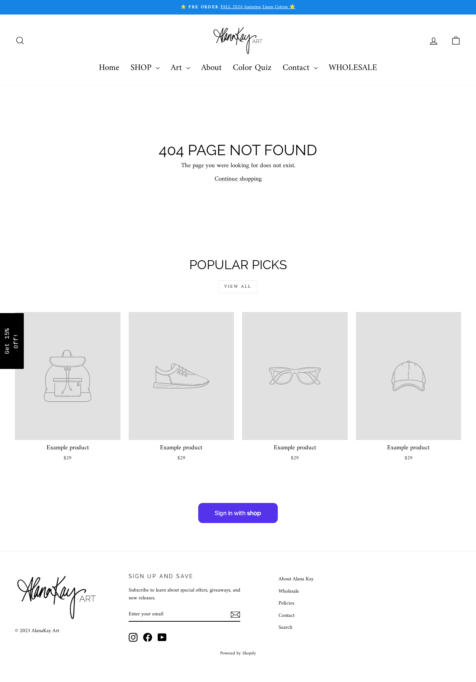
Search (285, 627)
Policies (286, 603)
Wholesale (289, 591)
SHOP (142, 68)
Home (109, 68)
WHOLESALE (353, 68)
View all (237, 287)
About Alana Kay (296, 579)
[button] (12, 341)
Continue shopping (238, 179)
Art (177, 68)
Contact (297, 68)
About (211, 68)
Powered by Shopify (238, 653)
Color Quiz (252, 68)
